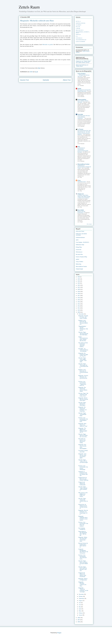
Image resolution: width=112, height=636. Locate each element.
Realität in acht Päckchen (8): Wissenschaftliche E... (83, 322)
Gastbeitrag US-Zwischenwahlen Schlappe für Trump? (84, 167)
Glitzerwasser (79, 252)
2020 (79, 289)
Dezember (81, 314)
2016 (79, 297)
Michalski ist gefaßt (47, 44)
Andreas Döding (80, 23)
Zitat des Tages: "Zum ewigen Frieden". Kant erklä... (82, 359)
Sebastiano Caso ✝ (82, 181)
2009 (79, 312)
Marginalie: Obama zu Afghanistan (82, 579)
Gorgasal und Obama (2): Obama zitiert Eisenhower (82, 574)
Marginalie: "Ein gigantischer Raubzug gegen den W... (82, 430)
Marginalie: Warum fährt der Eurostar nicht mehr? (83, 399)
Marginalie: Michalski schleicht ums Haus (37, 20)
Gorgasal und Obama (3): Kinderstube (81, 483)
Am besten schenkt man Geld (83, 451)
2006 (79, 621)
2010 (79, 310)
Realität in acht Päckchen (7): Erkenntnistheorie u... (83, 371)
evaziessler (78, 249)
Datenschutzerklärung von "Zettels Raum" (82, 65)
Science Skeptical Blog (81, 256)
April (80, 608)
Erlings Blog (79, 247)
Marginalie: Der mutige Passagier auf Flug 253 (83, 354)
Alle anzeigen (89, 224)
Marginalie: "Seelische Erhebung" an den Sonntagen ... (83, 589)
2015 (79, 299)
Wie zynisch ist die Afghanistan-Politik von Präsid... (82, 494)
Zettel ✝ (78, 21)
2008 (79, 617)
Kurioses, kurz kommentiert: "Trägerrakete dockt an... (82, 383)
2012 (79, 306)
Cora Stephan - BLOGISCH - (82, 242)
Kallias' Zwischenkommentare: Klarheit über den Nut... (83, 338)
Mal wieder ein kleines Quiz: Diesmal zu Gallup (82, 440)
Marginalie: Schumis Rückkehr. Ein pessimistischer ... (83, 377)
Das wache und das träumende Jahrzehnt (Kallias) (83, 344)
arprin (77, 239)
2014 (79, 301)
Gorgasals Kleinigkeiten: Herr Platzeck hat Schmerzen (83, 551)
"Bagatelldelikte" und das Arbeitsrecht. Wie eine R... (83, 328)
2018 (79, 293)
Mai (80, 606)
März (80, 611)
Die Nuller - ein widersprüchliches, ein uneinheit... (83, 350)
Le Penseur (80, 129)
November (81, 594)
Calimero (78, 24)
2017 (79, 295)
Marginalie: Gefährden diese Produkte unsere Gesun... (82, 518)
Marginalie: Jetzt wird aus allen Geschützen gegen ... (82, 455)
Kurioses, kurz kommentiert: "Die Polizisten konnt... (82, 556)
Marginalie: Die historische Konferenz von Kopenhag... (82, 409)
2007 (79, 619)
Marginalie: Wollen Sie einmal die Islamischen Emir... (82, 539)
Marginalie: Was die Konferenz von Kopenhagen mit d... (83, 512)
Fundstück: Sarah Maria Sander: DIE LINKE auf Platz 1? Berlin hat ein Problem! (84, 196)
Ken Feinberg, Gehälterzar (81, 529)
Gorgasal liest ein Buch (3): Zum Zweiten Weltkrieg (83, 479)
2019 (79, 291)
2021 (79, 287)
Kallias (78, 26)
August (81, 600)
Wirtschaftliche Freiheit (83, 164)
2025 (79, 279)
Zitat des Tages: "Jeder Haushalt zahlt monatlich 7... (82, 488)
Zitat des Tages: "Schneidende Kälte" (82, 414)
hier (39, 68)
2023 (79, 283)
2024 (79, 281)
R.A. (77, 36)
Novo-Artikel (81, 210)
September (81, 598)
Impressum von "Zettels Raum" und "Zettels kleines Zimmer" (83, 62)
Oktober (81, 596)
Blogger (59, 632)
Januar (80, 615)
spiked (77, 259)
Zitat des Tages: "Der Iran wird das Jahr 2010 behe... (83, 333)
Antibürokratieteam (80, 237)
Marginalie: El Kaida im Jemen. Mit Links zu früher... (83, 317)
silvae (79, 180)
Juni (80, 604)
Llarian (78, 28)
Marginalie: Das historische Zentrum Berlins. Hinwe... (83, 389)
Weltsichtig (78, 264)
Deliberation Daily (80, 244)
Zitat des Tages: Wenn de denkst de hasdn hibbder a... (83, 562)
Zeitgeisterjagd (79, 269)
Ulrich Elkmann (80, 41)
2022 (79, 285)
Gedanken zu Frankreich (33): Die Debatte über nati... (83, 473)
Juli (80, 602)
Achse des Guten (80, 231)
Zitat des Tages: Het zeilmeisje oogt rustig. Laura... (83, 395)
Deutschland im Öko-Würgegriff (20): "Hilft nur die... (82, 533)
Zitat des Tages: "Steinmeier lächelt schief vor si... (83, 500)
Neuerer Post (24, 80)
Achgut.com (81, 193)
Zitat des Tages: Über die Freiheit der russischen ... (83, 435)
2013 (79, 304)
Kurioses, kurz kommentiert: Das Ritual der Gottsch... (83, 524)
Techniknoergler (81, 39)
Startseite (46, 80)
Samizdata (80, 114)
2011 (79, 308)
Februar (81, 613)
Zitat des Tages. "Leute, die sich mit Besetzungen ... (83, 461)
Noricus (78, 34)
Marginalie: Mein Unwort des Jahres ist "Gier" (82, 425)
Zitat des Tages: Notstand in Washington (82, 404)
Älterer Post (67, 80)
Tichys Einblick (81, 73)
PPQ (79, 146)
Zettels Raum (29, 6)
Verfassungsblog (82, 99)
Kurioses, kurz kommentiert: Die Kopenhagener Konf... (83, 419)
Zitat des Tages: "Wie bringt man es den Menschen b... (83, 365)
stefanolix (79, 38)
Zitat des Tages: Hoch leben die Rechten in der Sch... (82, 568)
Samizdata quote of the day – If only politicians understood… (84, 117)
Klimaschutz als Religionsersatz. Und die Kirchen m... (82, 506)
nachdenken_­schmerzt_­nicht (83, 32)
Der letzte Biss (79, 254)
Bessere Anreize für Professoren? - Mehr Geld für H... (83, 545)
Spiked (79, 88)
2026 (79, 277)
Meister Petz (79, 30)
